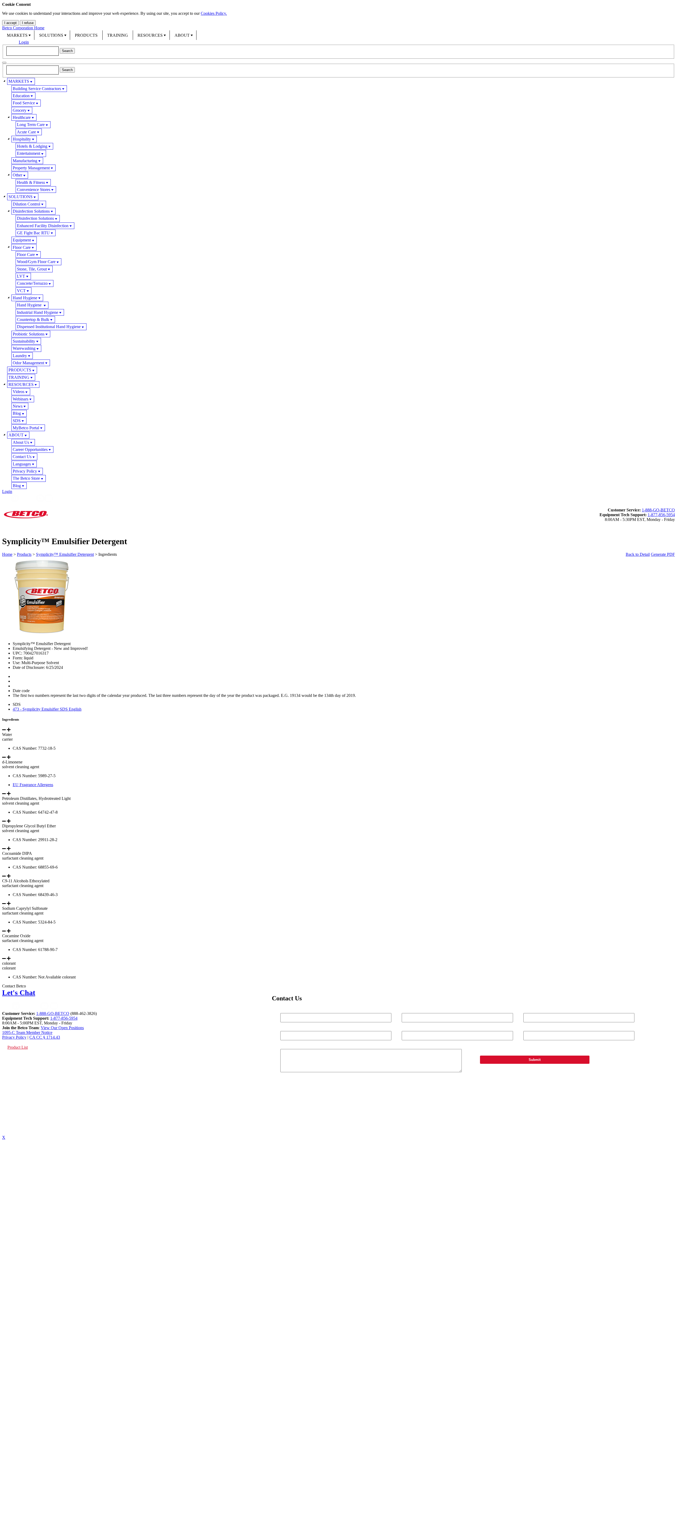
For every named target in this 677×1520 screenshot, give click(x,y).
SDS (17, 420)
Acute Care (26, 132)
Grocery (19, 110)
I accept (10, 23)
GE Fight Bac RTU (33, 233)
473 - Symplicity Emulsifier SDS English (47, 709)
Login (24, 42)
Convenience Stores (33, 189)
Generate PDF (663, 554)
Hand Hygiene (25, 298)
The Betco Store (26, 478)
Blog (17, 413)
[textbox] (32, 51)
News (17, 406)
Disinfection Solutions (31, 211)
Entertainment (28, 153)
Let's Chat (18, 993)
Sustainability (24, 341)
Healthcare (22, 117)
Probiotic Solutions (28, 334)
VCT (21, 290)
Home (7, 554)
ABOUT (182, 35)
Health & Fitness (31, 182)
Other (17, 175)
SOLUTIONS (51, 35)
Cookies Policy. (214, 13)
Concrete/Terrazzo (32, 283)
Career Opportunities (30, 449)
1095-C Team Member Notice (27, 1032)
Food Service (24, 103)
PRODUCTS (86, 35)
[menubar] (338, 35)
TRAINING (117, 35)
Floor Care (22, 247)
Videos (18, 391)
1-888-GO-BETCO (658, 510)
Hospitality (22, 139)
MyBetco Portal (26, 428)
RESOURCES (150, 35)
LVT (21, 276)
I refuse (28, 23)
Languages (22, 464)
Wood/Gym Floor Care (36, 261)
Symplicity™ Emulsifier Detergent (65, 554)
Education (21, 96)
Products (24, 554)
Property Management (31, 168)
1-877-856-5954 (661, 514)
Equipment (22, 240)
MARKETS (17, 35)
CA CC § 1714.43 (44, 1037)
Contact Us (22, 456)
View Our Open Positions (62, 1027)
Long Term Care (31, 124)
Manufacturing (25, 160)
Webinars (20, 399)
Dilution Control (26, 204)
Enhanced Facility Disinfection (42, 225)
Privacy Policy (25, 471)
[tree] (338, 283)
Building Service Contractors (37, 88)
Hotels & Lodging (32, 146)
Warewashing (24, 348)
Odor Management (28, 363)
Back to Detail (638, 554)
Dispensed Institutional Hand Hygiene (49, 326)
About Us (21, 442)
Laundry (20, 355)
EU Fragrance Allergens (33, 784)
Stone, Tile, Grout (32, 269)
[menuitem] (18, 35)
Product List (17, 1047)
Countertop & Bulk (33, 319)
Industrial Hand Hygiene (37, 312)
